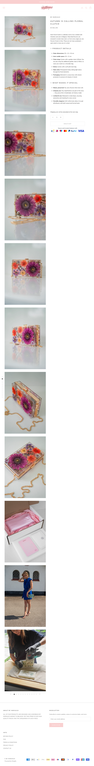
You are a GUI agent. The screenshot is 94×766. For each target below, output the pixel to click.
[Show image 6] (25, 694)
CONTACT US (7, 748)
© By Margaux (10, 758)
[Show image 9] (31, 694)
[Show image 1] (14, 694)
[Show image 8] (29, 694)
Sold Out (67, 121)
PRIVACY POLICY (8, 745)
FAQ (4, 739)
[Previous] (10, 694)
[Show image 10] (34, 694)
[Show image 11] (36, 694)
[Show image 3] (18, 694)
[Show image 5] (23, 694)
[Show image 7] (27, 694)
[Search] (86, 8)
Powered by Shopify (10, 761)
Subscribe (56, 725)
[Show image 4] (20, 694)
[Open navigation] (4, 8)
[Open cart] (90, 8)
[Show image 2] (16, 694)
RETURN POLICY (8, 736)
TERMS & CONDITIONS (10, 742)
